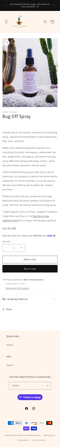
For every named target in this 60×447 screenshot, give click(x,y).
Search (9, 344)
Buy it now (30, 268)
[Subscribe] (47, 385)
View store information (17, 288)
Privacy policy (23, 440)
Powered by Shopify (32, 435)
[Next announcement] (54, 5)
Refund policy (49, 435)
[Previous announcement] (5, 5)
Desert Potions (17, 435)
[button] (6, 21)
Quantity (6, 241)
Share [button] (9, 309)
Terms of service (39, 440)
